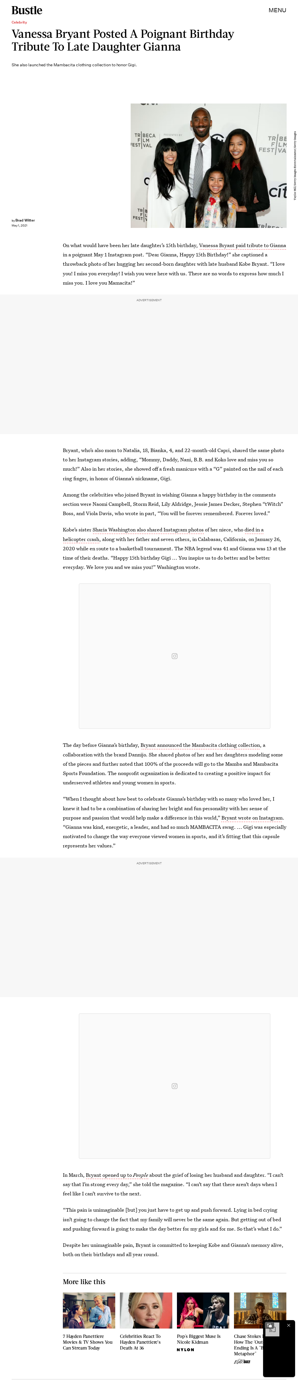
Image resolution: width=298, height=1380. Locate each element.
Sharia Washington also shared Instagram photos (148, 529)
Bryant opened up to (117, 1175)
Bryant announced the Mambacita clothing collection (200, 745)
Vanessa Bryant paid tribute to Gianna (242, 245)
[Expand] (269, 1325)
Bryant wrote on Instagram (252, 817)
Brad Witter (25, 220)
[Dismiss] (288, 1325)
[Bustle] (27, 10)
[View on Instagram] (175, 656)
